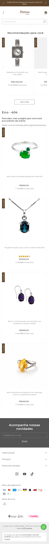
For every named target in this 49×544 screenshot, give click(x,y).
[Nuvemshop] (24, 529)
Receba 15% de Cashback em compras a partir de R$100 (24, 3)
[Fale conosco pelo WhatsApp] (43, 527)
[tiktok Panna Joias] (32, 474)
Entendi (7, 539)
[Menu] (4, 13)
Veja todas (24, 102)
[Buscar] (44, 21)
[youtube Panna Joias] (24, 474)
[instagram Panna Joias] (17, 474)
